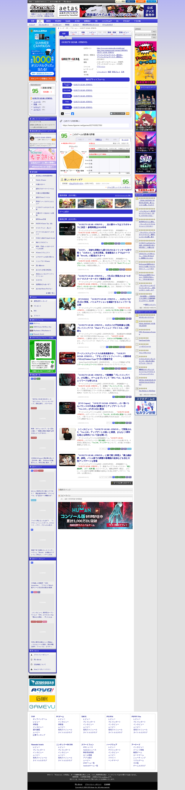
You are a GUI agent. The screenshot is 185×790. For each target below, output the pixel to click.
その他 (136, 763)
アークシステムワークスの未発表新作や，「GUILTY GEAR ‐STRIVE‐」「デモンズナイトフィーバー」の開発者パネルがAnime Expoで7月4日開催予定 (104, 356)
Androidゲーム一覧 (90, 766)
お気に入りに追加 (118, 113)
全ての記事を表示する (122, 483)
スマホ (77, 21)
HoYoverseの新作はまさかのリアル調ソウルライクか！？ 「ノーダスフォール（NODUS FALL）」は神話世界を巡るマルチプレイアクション (147, 266)
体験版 (67, 24)
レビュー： (48, 139)
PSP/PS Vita (136, 716)
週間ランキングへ (150, 304)
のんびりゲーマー (76, 183)
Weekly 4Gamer (41, 180)
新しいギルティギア (73, 180)
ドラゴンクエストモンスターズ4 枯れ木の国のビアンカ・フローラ (147, 361)
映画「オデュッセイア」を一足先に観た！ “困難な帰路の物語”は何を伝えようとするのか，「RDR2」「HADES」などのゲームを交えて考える (42, 431)
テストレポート (114, 750)
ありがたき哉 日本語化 (43, 270)
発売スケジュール (65, 730)
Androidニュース (89, 750)
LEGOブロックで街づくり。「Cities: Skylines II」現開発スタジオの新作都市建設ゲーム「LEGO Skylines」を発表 (147, 256)
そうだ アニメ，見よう (43, 228)
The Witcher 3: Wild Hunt (147, 390)
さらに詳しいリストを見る (118, 187)
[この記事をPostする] (62, 113)
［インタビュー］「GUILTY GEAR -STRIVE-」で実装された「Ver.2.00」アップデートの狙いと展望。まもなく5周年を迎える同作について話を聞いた (104, 432)
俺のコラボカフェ (42, 242)
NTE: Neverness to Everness (147, 333)
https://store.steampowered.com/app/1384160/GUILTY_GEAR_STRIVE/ (112, 51)
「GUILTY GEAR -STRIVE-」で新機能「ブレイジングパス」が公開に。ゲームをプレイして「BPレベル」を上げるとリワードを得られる (103, 378)
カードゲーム (138, 755)
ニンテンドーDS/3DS (64, 745)
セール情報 (87, 755)
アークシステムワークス (106, 55)
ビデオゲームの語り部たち (45, 257)
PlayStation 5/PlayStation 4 (42, 330)
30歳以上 (98, 139)
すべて (125, 140)
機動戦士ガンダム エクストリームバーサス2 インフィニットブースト (147, 372)
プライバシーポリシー (41, 654)
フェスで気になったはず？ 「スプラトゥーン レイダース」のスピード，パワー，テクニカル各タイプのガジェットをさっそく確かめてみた (42, 523)
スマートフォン (87, 745)
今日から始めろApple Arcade (45, 238)
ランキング (151, 1)
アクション (101, 66)
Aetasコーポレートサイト (42, 669)
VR (96, 21)
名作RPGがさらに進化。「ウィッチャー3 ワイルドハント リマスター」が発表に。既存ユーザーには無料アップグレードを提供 (147, 224)
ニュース (37, 102)
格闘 (109, 72)
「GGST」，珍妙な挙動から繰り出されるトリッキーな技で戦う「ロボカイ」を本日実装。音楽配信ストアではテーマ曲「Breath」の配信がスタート (104, 253)
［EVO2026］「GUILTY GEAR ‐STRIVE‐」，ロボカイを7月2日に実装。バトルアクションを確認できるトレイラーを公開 (104, 302)
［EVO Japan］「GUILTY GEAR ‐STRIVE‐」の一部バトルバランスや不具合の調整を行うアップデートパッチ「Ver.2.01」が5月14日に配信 (103, 406)
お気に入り (130, 1)
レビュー (32, 24)
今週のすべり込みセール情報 (45, 214)
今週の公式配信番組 (42, 193)
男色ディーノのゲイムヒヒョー (45, 203)
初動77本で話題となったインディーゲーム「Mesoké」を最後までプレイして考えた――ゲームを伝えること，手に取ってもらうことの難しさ (42, 552)
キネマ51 (39, 280)
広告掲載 (107, 784)
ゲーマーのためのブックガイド (45, 233)
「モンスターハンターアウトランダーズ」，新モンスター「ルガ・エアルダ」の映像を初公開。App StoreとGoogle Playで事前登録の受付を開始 (147, 288)
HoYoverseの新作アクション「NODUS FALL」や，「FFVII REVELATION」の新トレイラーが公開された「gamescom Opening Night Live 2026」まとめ (147, 277)
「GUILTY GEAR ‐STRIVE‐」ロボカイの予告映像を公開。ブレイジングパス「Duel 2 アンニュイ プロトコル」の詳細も (104, 328)
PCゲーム (37, 323)
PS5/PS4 (58, 21)
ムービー (76, 24)
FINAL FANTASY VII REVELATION (147, 325)
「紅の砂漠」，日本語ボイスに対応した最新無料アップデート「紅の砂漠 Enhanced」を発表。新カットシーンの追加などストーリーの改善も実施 (147, 298)
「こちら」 (104, 777)
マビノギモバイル (145, 352)
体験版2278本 (49, 16)
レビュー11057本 (36, 16)
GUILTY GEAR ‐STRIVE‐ (43, 137)
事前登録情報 (88, 752)
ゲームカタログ (107, 24)
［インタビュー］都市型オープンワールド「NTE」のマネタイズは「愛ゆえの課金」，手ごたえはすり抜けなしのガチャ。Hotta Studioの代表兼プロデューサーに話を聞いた (42, 615)
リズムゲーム (138, 760)
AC (117, 21)
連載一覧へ (51, 293)
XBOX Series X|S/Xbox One (42, 327)
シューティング (139, 758)
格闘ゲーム (137, 752)
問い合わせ (67, 1)
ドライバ (37, 315)
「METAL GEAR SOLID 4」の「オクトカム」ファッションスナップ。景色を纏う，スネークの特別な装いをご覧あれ (42, 401)
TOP (32, 21)
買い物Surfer (40, 265)
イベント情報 (138, 750)
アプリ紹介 (87, 758)
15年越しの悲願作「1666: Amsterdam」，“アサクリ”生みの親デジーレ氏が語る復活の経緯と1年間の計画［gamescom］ (42, 585)
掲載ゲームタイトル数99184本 (42, 14)
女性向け (87, 21)
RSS (30, 1)
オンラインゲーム (40, 719)
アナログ (126, 21)
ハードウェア (107, 21)
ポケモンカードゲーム (146, 317)
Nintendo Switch (39, 334)
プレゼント (37, 306)
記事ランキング (39, 735)
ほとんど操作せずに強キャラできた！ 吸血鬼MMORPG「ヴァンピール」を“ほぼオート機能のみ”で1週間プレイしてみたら (42, 493)
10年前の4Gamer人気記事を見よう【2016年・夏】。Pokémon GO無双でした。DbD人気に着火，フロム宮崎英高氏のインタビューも (42, 460)
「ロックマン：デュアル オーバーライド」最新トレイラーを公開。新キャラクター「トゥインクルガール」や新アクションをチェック (147, 235)
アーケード (136, 745)
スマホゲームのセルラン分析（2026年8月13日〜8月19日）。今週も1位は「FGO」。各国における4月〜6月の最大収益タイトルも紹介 (147, 245)
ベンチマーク (113, 760)
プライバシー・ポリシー (93, 784)
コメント (67, 113)
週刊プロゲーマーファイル (45, 189)
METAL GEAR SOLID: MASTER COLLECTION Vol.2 (147, 382)
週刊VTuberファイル (43, 197)
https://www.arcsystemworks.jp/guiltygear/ (111, 48)
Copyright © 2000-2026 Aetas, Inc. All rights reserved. (92, 787)
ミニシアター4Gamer (43, 261)
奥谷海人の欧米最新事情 (44, 176)
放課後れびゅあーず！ (43, 284)
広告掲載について (40, 664)
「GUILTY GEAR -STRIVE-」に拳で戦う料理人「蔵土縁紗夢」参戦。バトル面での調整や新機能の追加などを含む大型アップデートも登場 (104, 458)
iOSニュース (88, 747)
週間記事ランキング (40, 301)
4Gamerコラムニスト (43, 252)
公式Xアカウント (41, 1)
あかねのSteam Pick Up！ (44, 288)
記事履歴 (141, 1)
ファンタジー (102, 72)
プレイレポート (44, 24)
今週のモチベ (40, 184)
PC (40, 21)
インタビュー (57, 24)
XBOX (48, 21)
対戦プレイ (116, 72)
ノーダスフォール (145, 346)
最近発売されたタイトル (90, 24)
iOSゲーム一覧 (89, 763)
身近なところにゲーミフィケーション (45, 275)
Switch (68, 21)
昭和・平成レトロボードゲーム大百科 (45, 248)
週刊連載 (36, 730)
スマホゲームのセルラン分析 (45, 208)
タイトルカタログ (65, 732)
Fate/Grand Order (144, 340)
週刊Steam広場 (41, 219)
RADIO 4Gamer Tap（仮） (44, 223)
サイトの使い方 (55, 1)
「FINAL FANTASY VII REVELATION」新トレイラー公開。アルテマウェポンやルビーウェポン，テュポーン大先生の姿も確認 (147, 203)
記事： (41, 139)
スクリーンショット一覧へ (123, 195)
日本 (122, 72)
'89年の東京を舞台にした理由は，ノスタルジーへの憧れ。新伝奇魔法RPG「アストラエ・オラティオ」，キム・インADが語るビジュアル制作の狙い (42, 644)
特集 (35, 104)
